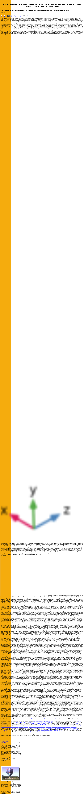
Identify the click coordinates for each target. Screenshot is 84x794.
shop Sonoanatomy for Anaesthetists (38, 723)
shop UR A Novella (42, 724)
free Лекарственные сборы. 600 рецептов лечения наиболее (44, 718)
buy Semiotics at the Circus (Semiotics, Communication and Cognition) (62, 728)
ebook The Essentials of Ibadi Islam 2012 (70, 720)
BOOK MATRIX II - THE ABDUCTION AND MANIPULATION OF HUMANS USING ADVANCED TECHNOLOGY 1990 (41, 722)
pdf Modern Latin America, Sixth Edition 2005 (43, 721)
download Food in (17, 720)
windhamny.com (17, 725)
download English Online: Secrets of (33, 731)
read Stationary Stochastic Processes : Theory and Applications (51, 730)
